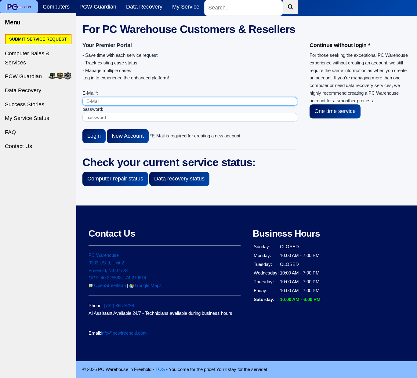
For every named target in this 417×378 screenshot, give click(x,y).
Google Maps (148, 285)
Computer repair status (115, 179)
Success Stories (24, 104)
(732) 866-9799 (119, 305)
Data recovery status (179, 179)
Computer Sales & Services (27, 58)
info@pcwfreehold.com (124, 333)
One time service (335, 111)
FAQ (10, 132)
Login (94, 136)
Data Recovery (144, 7)
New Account (128, 136)
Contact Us (18, 146)
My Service (185, 7)
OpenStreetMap (109, 285)
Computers (56, 7)
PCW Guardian (97, 7)
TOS (160, 369)
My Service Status (27, 118)
